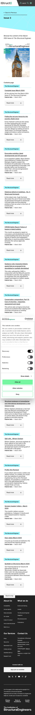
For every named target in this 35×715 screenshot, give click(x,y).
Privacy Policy (7, 700)
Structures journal (22, 619)
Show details (25, 376)
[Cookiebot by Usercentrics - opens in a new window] (25, 319)
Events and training (22, 605)
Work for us (6, 627)
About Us (8, 601)
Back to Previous (11, 12)
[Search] (28, 3)
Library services (7, 649)
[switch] (30, 356)
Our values (6, 616)
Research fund (7, 656)
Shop (5, 638)
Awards (19, 609)
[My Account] (21, 3)
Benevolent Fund (8, 645)
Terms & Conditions (17, 700)
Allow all (17, 382)
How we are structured (9, 623)
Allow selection (17, 388)
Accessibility (7, 605)
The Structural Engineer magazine (23, 614)
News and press (8, 613)
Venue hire (6, 642)
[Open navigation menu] (31, 3)
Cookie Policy (27, 700)
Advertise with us (8, 652)
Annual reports (7, 609)
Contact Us (23, 633)
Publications (21, 622)
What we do (23, 601)
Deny (17, 394)
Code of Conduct (8, 620)
